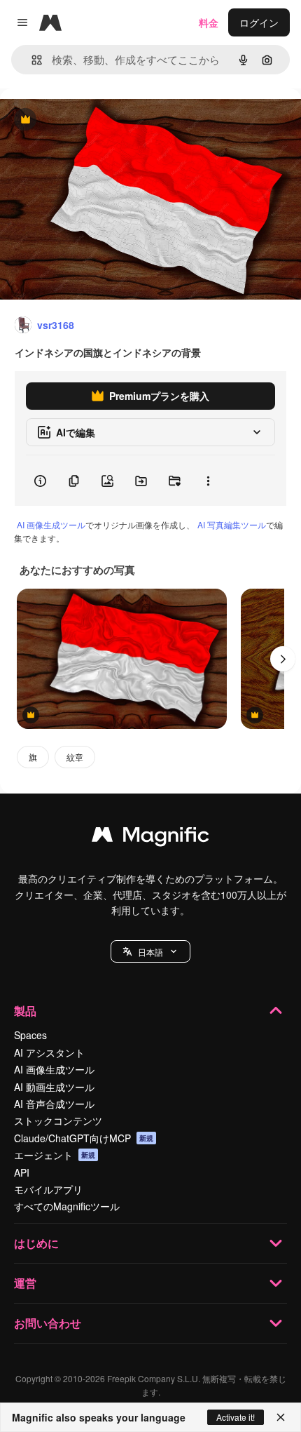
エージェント (54, 1155)
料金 (208, 22)
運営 (25, 1283)
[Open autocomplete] (31, 60)
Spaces (30, 1035)
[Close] (280, 1417)
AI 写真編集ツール (231, 524)
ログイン (259, 22)
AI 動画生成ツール (54, 1087)
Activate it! (235, 1417)
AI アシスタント (49, 1052)
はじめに (36, 1243)
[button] (150, 951)
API (21, 1172)
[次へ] (282, 659)
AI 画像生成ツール (51, 524)
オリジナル (96, 120)
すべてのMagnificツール (67, 1206)
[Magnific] (150, 837)
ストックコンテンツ (58, 1120)
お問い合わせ (47, 1323)
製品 (25, 1011)
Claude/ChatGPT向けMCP (83, 1138)
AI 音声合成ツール (54, 1104)
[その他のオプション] (208, 481)
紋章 (74, 757)
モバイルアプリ (48, 1189)
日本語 (150, 952)
